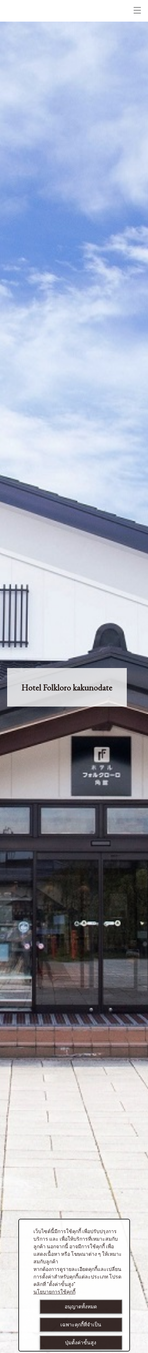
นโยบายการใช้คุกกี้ (54, 1292)
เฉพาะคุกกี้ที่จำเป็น (80, 1324)
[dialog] (74, 1285)
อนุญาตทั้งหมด (81, 1306)
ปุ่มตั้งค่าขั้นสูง (80, 1342)
